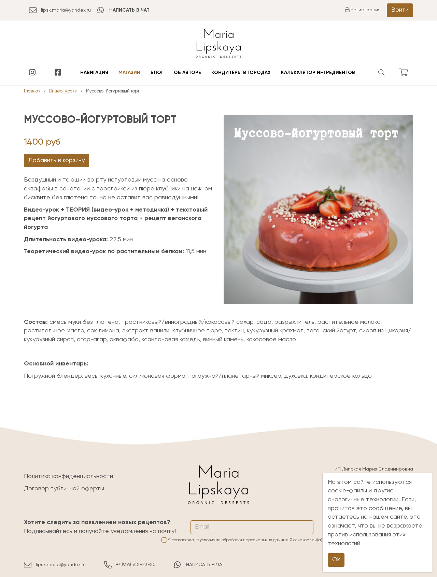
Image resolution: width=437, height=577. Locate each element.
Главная (32, 91)
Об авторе (187, 72)
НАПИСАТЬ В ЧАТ (205, 564)
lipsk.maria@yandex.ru (66, 10)
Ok (336, 560)
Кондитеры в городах (241, 72)
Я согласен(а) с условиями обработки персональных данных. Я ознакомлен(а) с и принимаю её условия (290, 540)
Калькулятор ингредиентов (318, 72)
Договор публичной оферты (64, 489)
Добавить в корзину (56, 160)
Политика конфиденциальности (68, 476)
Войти (400, 10)
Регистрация (364, 10)
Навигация (94, 72)
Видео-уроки (63, 91)
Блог (157, 72)
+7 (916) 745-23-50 (136, 564)
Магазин (129, 72)
